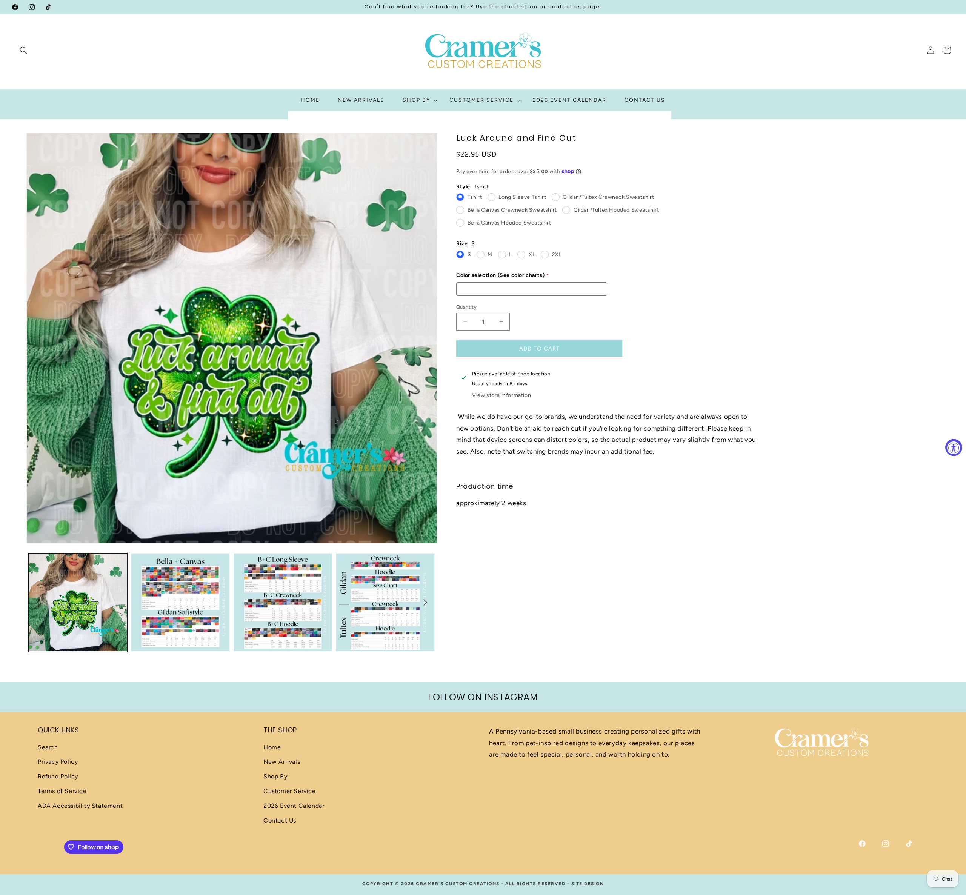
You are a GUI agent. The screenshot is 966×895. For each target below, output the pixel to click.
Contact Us (279, 820)
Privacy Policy (58, 762)
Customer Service (289, 791)
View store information (501, 395)
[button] (23, 50)
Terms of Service (62, 791)
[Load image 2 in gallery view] (180, 602)
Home (272, 747)
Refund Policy (58, 776)
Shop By (275, 776)
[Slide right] (425, 602)
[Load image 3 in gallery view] (283, 602)
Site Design (587, 883)
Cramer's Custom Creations (458, 883)
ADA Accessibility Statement (80, 805)
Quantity (466, 306)
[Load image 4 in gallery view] (385, 602)
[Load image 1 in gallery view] (77, 602)
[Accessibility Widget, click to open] (953, 447)
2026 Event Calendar (293, 805)
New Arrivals (281, 762)
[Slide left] (38, 602)
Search (48, 747)
